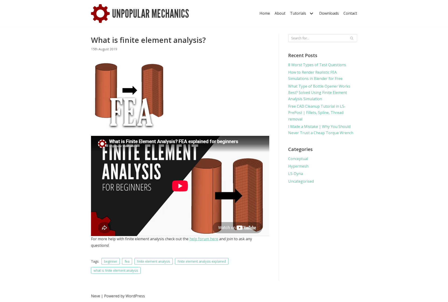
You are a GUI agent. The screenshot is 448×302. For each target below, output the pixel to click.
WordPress (135, 296)
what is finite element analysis (116, 270)
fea (127, 261)
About (280, 13)
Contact (350, 13)
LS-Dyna (295, 173)
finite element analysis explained (202, 261)
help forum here (203, 238)
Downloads (329, 13)
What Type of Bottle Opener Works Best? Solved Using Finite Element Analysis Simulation (319, 92)
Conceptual (298, 158)
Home (264, 13)
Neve (95, 296)
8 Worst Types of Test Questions (317, 64)
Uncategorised (301, 181)
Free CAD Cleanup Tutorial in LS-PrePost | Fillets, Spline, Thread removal (317, 112)
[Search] (351, 38)
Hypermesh (298, 166)
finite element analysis (153, 261)
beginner (110, 261)
